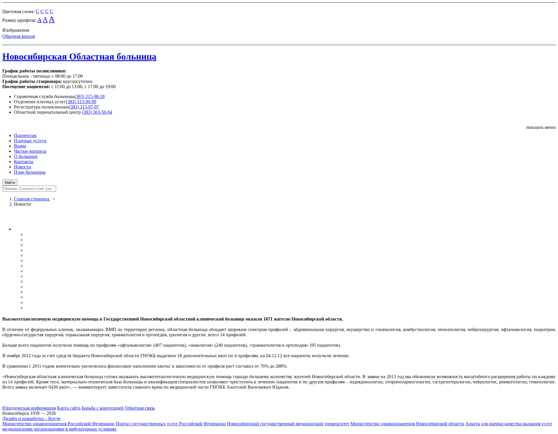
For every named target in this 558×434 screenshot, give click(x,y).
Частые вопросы (30, 151)
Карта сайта (69, 407)
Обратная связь (140, 407)
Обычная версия (18, 36)
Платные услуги (30, 140)
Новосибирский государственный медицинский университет (288, 423)
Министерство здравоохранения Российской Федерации (58, 423)
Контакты (23, 161)
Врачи (20, 145)
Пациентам (25, 135)
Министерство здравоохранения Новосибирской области (407, 423)
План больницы (30, 172)
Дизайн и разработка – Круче (31, 418)
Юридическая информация (29, 407)
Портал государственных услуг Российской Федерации (171, 423)
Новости (22, 166)
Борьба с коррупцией (103, 407)
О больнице (25, 156)
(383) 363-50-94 (97, 112)
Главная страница (32, 198)
